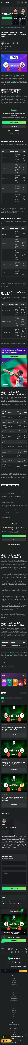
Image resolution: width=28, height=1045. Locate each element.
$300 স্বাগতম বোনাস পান (14, 122)
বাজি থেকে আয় (14, 1026)
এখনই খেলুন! (7, 1040)
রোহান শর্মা (7, 42)
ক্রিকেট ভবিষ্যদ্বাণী (18, 698)
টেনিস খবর (14, 1014)
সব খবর (14, 1008)
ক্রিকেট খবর (14, 1010)
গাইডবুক (14, 978)
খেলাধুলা (14, 986)
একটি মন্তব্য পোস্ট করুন (14, 888)
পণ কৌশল (14, 982)
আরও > (24, 675)
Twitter (14, 43)
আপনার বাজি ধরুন (14, 940)
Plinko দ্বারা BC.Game (14, 1028)
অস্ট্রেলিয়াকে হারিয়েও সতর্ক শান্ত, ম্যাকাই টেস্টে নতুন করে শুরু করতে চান (13, 903)
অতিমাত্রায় (13, 81)
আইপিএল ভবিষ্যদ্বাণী (9, 698)
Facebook (17, 43)
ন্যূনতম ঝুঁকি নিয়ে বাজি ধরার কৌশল (14, 1024)
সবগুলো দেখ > (24, 897)
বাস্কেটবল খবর (14, 1016)
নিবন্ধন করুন (7, 18)
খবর (9, 901)
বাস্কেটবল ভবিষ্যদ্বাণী (14, 1000)
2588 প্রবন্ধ (14, 827)
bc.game (10, 655)
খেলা (4, 680)
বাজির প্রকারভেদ (14, 984)
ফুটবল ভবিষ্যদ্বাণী (14, 998)
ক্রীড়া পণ (2, 27)
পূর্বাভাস (6, 27)
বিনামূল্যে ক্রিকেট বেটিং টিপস (14, 1030)
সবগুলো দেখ (23, 692)
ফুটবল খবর (14, 1012)
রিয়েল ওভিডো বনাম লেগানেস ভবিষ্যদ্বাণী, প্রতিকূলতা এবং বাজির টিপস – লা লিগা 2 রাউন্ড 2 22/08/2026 (14, 933)
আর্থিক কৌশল (14, 980)
